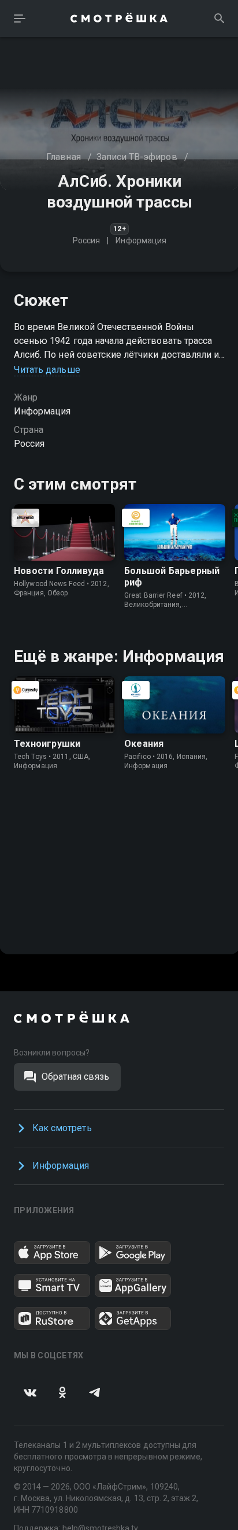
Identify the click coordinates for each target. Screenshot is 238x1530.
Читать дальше (47, 369)
